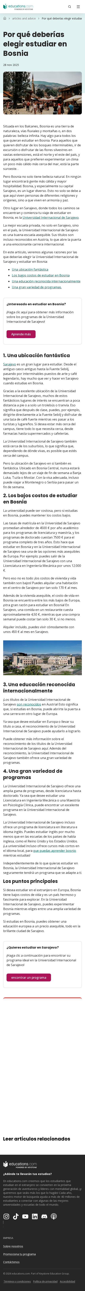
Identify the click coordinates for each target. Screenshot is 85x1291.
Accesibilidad (67, 1281)
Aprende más (21, 334)
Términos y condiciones (17, 1281)
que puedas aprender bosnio (54, 850)
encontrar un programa (28, 977)
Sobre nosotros (13, 1246)
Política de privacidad (45, 1281)
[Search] (69, 6)
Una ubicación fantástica (30, 269)
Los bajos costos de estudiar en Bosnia (41, 275)
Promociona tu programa (19, 1254)
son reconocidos (29, 704)
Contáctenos (11, 1262)
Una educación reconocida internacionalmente (46, 281)
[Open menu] (78, 6)
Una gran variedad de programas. (37, 287)
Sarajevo (9, 364)
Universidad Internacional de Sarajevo (51, 217)
